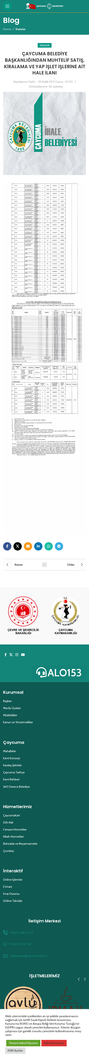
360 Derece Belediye (16, 787)
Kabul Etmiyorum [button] (54, 1043)
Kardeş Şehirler (12, 765)
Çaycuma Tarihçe (14, 772)
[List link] (44, 933)
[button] (79, 979)
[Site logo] (44, 6)
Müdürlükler (10, 715)
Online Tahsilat (12, 901)
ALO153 (65, 672)
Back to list (44, 564)
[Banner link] (23, 616)
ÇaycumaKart (11, 815)
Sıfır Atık (8, 822)
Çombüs (8, 851)
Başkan (7, 701)
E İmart (7, 887)
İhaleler (44, 45)
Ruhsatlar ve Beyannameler (20, 843)
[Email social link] (28, 546)
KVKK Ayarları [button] (15, 1050)
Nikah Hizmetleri (13, 836)
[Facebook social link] (7, 546)
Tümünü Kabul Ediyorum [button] (23, 1043)
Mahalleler (9, 751)
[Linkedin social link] (38, 546)
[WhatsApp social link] (48, 546)
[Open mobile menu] (7, 6)
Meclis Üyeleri (12, 708)
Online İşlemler (12, 879)
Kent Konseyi (11, 758)
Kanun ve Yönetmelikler (18, 722)
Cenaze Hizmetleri (14, 829)
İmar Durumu (11, 894)
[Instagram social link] (17, 655)
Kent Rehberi (11, 779)
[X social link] (17, 546)
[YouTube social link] (23, 655)
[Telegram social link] (59, 546)
